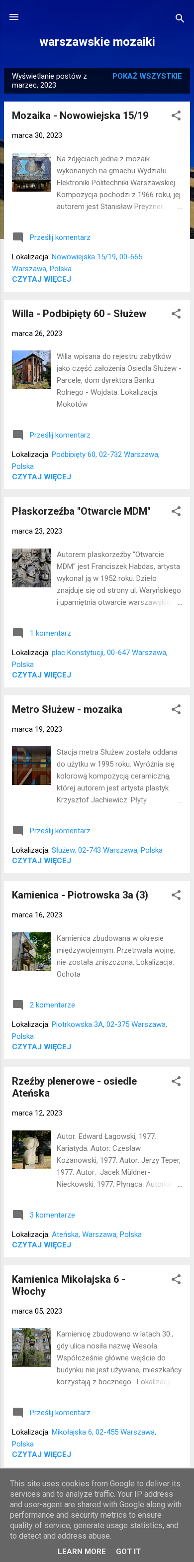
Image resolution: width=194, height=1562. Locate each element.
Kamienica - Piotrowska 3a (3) (80, 895)
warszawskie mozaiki (97, 42)
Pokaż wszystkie (147, 76)
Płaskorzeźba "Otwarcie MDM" (81, 511)
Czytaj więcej (41, 279)
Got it (128, 1551)
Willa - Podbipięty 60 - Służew (79, 314)
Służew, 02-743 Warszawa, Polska (107, 850)
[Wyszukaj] (180, 20)
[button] (176, 117)
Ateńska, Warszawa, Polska (97, 1234)
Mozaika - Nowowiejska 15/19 (80, 115)
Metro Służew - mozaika (67, 709)
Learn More (82, 1551)
